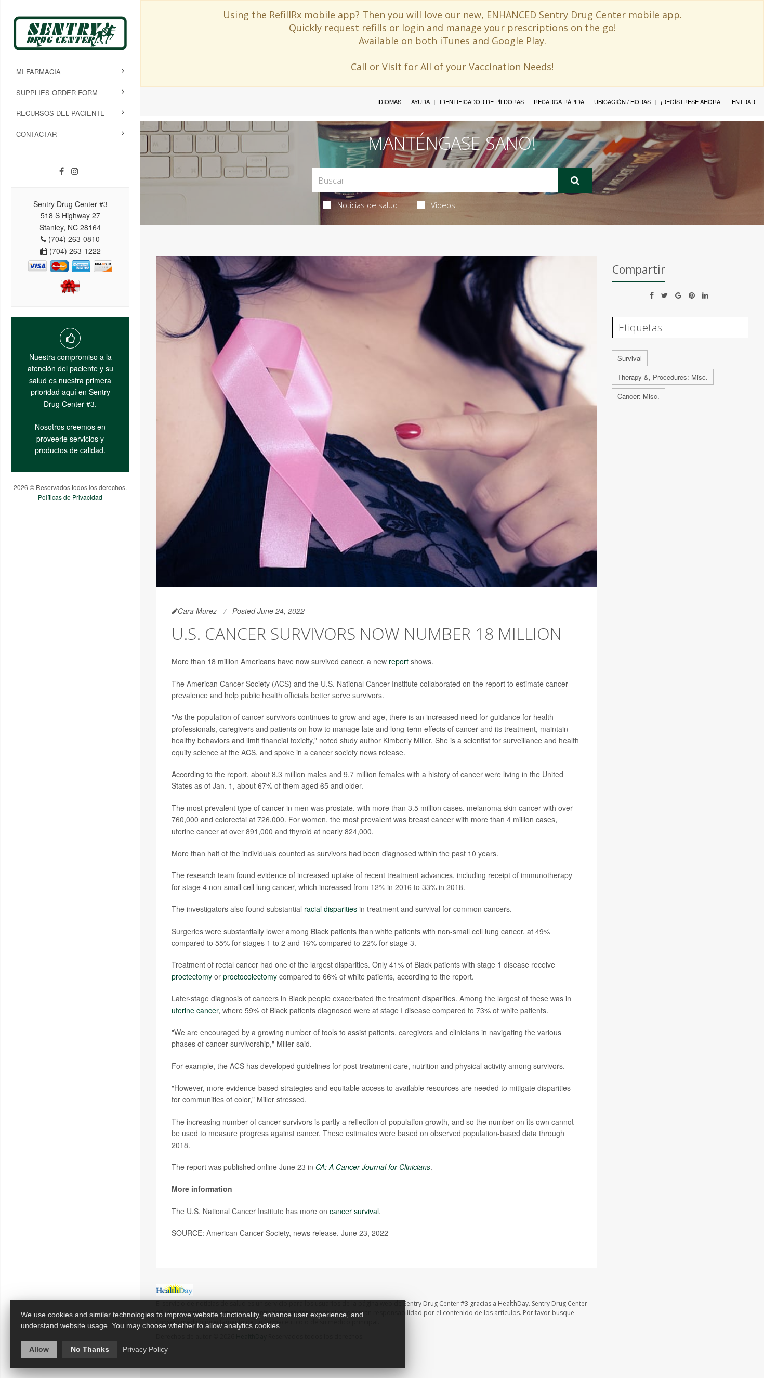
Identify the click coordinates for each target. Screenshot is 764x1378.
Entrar (743, 101)
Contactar (36, 134)
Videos (443, 205)
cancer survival (354, 1211)
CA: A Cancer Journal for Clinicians (372, 1167)
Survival (629, 358)
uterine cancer (195, 1010)
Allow (39, 1349)
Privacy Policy (145, 1349)
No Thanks (90, 1349)
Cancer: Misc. (638, 396)
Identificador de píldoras (482, 101)
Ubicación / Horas (622, 101)
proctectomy (192, 976)
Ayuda (420, 101)
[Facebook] (61, 171)
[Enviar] (575, 180)
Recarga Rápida (559, 101)
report (399, 661)
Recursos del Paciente (60, 113)
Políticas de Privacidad (70, 497)
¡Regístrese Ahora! (691, 101)
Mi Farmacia (38, 71)
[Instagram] (74, 171)
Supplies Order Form (57, 92)
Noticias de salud (367, 205)
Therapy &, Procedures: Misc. (662, 377)
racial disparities (330, 909)
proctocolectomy (250, 976)
